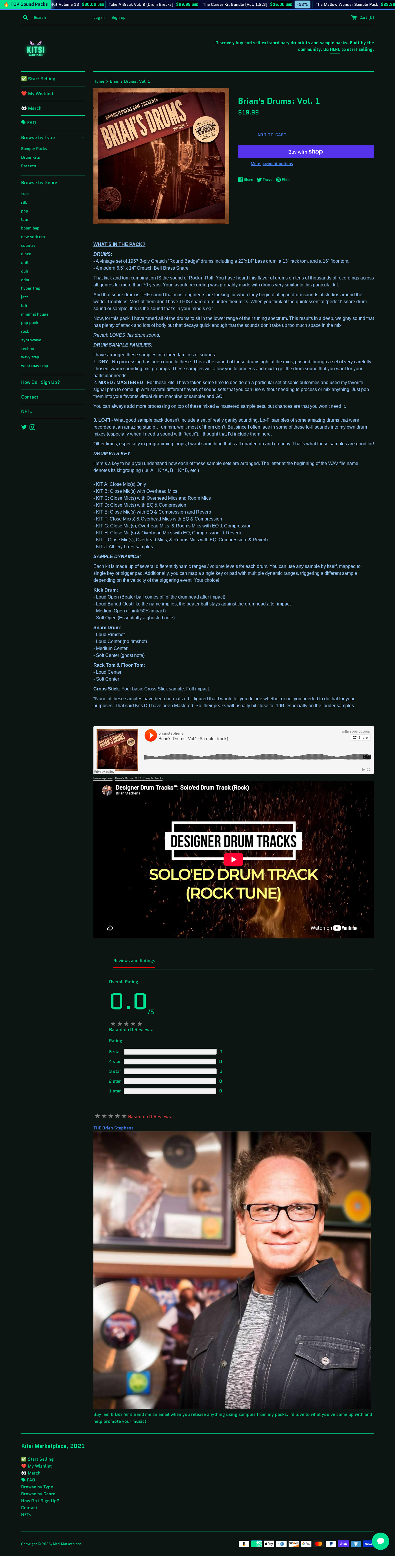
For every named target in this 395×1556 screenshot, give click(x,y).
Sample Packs (34, 148)
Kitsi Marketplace (67, 1543)
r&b (24, 202)
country (28, 245)
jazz (24, 297)
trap (25, 194)
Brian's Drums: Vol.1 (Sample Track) (139, 778)
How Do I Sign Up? (40, 382)
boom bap (30, 228)
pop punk (29, 322)
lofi (24, 305)
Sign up (118, 17)
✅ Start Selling (38, 78)
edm (25, 280)
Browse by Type (52, 137)
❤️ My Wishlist (37, 93)
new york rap (33, 237)
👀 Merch (31, 108)
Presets (28, 166)
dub (24, 271)
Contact (29, 397)
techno (27, 348)
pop (24, 211)
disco (26, 254)
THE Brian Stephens (113, 1128)
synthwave (31, 340)
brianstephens (102, 778)
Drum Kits (30, 157)
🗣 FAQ (28, 122)
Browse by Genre (52, 182)
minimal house (35, 314)
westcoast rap (34, 365)
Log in (99, 17)
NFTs (26, 411)
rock (25, 331)
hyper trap (30, 288)
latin (25, 219)
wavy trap (30, 357)
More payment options (272, 163)
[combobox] (62, 17)
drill (24, 262)
